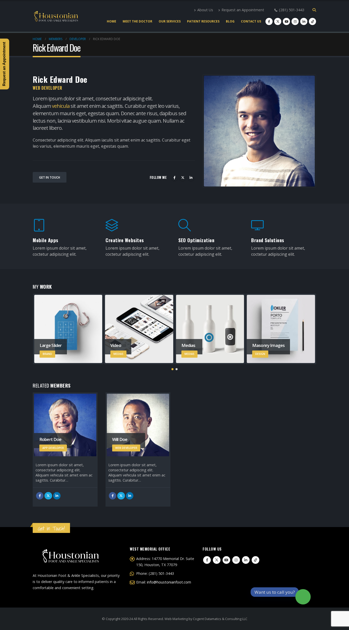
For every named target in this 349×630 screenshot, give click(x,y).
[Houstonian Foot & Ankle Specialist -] (56, 16)
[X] (277, 21)
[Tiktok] (312, 21)
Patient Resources (203, 21)
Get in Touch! (51, 528)
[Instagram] (295, 21)
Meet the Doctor (137, 21)
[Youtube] (286, 21)
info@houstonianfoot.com (169, 582)
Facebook (174, 177)
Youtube (226, 560)
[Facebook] (269, 21)
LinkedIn (190, 177)
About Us (205, 9)
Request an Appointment (243, 9)
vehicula (60, 105)
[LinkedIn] (303, 21)
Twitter (182, 177)
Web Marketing (176, 618)
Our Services (170, 21)
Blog (230, 21)
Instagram (236, 560)
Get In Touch (49, 177)
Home (111, 21)
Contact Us (251, 21)
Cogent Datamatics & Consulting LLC (220, 618)
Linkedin (246, 560)
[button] (172, 369)
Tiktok (255, 560)
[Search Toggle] (314, 10)
